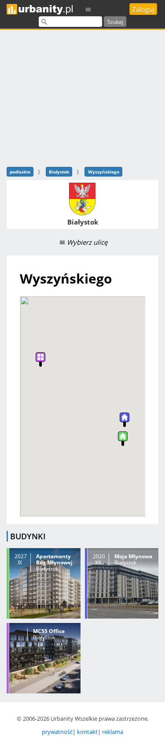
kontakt (87, 732)
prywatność (57, 732)
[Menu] (88, 9)
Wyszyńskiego (103, 172)
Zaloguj (143, 9)
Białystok (59, 172)
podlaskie (20, 172)
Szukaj (115, 22)
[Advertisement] (82, 97)
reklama (112, 732)
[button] (122, 439)
